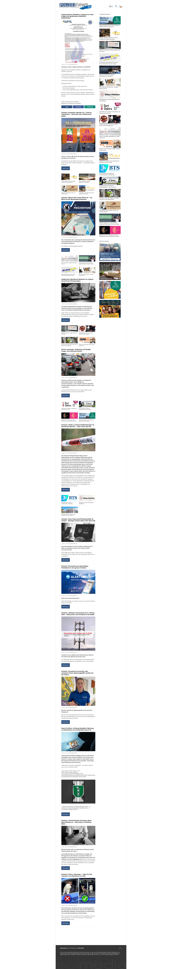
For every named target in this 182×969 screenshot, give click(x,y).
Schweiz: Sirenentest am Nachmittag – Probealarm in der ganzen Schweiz (75, 567)
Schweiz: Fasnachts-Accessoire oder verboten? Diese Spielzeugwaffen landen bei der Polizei (77, 672)
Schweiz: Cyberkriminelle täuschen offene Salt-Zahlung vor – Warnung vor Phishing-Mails (76, 822)
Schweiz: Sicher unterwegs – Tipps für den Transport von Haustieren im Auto (76, 875)
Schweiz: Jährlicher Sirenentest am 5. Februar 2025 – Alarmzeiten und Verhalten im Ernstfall (78, 613)
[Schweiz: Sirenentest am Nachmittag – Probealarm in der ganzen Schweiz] (78, 582)
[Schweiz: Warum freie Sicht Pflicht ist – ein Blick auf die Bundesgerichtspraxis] (78, 218)
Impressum (63, 948)
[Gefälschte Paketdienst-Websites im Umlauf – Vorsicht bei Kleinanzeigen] (78, 292)
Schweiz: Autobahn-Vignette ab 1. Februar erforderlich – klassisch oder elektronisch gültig (76, 114)
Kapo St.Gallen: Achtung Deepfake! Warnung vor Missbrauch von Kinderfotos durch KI (77, 729)
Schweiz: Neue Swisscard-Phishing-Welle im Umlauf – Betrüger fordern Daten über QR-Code (78, 520)
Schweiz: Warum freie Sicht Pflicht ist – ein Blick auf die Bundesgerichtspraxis (76, 198)
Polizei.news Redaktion (72, 64)
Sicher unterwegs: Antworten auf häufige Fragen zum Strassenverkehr (76, 350)
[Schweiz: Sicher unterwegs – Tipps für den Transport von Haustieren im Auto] (78, 891)
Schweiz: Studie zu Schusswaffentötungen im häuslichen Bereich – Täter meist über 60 (77, 425)
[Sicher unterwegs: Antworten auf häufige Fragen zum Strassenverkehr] (78, 364)
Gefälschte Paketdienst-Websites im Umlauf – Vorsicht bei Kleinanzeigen (77, 280)
